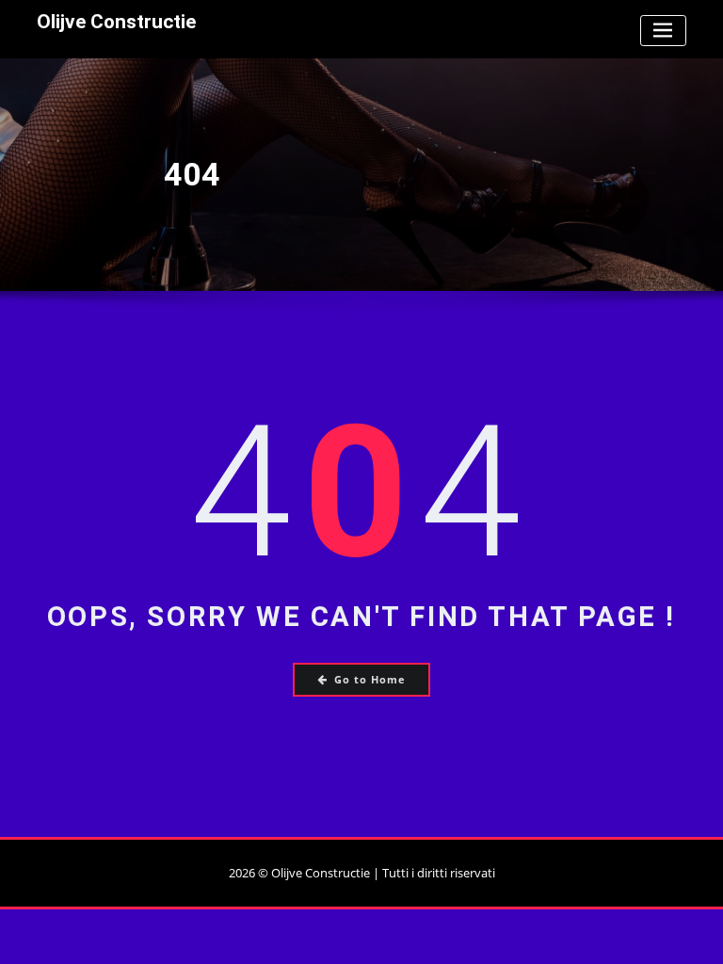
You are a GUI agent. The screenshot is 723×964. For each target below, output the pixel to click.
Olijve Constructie (116, 21)
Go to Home (370, 679)
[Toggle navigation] (663, 30)
